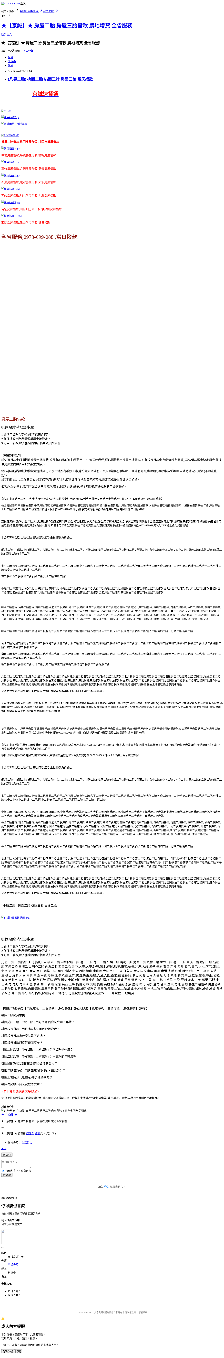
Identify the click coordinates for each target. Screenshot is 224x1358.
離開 (19, 1351)
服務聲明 (143, 1312)
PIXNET (87, 1312)
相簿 (10, 57)
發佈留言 (7, 1175)
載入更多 (7, 1155)
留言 (37, 1133)
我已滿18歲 (8, 1351)
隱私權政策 (130, 1312)
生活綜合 (27, 1142)
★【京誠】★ (9, 1114)
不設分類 (28, 50)
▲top (4, 1148)
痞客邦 (30, 1133)
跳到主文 (6, 34)
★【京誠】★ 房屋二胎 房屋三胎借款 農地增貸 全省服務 (66, 25)
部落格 (12, 61)
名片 (10, 65)
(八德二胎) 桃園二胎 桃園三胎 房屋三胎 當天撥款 (50, 79)
